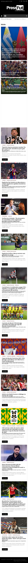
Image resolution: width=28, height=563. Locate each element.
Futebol (4, 145)
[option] (21, 19)
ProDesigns (24, 560)
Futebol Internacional (11, 180)
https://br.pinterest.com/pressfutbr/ (26, 1)
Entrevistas (4, 216)
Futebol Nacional (10, 145)
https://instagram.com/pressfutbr (23, 1)
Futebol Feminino (10, 321)
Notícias (10, 216)
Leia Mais (5, 159)
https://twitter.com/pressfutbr (21, 1)
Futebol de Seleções (11, 356)
